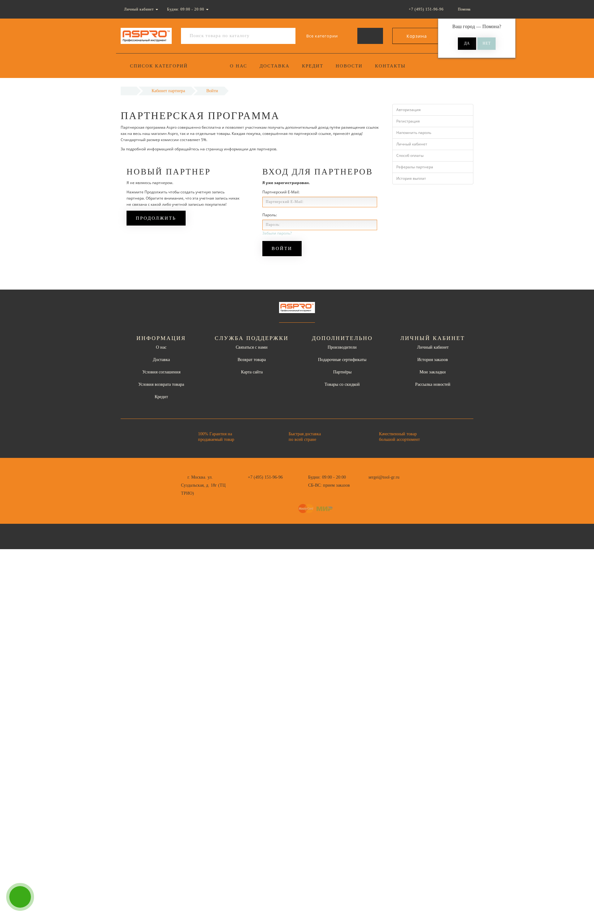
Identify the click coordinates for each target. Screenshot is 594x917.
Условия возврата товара (161, 384)
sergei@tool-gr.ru (383, 477)
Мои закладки (433, 372)
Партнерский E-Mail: (280, 192)
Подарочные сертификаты (342, 359)
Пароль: (269, 214)
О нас (238, 65)
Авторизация (408, 109)
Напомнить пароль (413, 132)
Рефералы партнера (414, 167)
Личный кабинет (411, 144)
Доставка (275, 65)
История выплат (411, 178)
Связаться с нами (252, 347)
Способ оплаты (410, 155)
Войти (212, 90)
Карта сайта (252, 372)
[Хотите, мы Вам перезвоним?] (20, 897)
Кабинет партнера (168, 90)
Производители (342, 347)
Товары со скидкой (342, 384)
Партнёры (342, 372)
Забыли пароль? (277, 233)
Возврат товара (252, 359)
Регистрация (408, 121)
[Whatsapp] (365, 484)
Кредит (312, 65)
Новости (349, 65)
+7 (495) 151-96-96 (265, 477)
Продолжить (156, 218)
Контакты (390, 65)
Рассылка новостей (432, 384)
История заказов (432, 359)
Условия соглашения (161, 372)
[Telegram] (375, 485)
